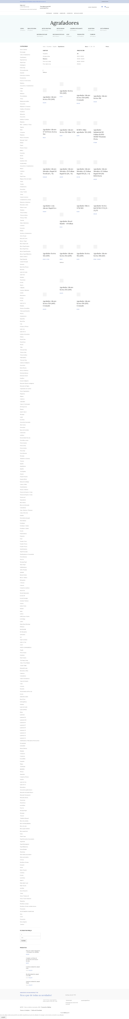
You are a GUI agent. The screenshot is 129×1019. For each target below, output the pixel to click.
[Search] (98, 7)
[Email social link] (97, 1)
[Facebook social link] (95, 1)
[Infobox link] (28, 7)
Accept (3, 1017)
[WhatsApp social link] (99, 1)
